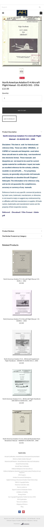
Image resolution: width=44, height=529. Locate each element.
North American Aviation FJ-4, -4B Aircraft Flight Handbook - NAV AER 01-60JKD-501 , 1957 (21, 399)
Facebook (19, 512)
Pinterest (23, 512)
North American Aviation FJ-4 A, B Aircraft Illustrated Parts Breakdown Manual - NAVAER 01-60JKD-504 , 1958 (21, 439)
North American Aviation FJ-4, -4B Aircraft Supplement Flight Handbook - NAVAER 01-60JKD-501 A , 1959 (21, 360)
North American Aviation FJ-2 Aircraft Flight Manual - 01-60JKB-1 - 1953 (21, 320)
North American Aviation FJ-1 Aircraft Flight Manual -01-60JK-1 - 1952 (21, 280)
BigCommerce (25, 524)
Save (23, 78)
